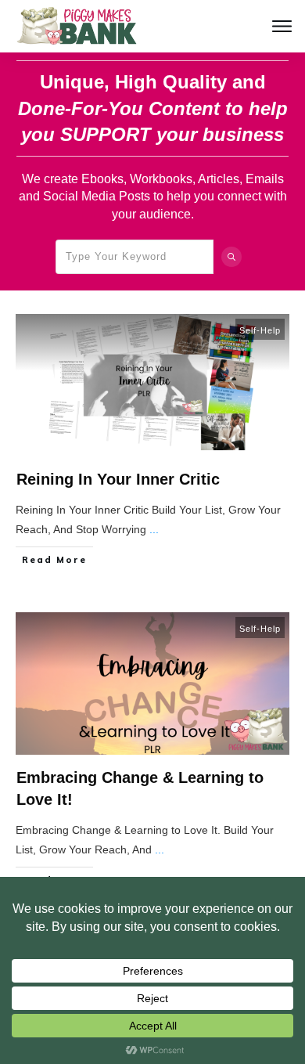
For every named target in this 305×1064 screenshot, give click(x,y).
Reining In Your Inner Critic (118, 479)
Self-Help (260, 330)
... (154, 529)
